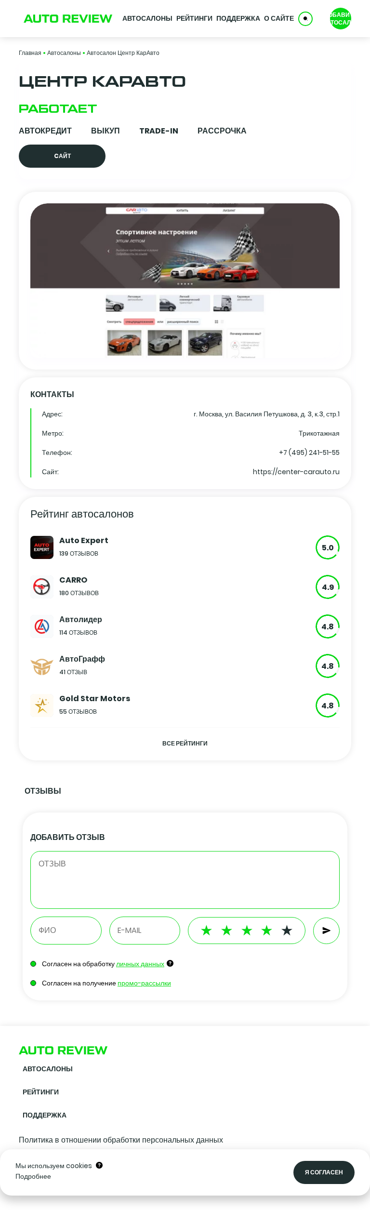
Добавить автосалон (340, 19)
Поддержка (238, 18)
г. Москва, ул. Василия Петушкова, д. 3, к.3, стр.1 (267, 414)
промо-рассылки (144, 983)
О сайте (279, 18)
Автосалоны (147, 18)
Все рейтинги (185, 743)
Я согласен (324, 1172)
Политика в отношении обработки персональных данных (121, 1139)
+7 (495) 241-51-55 (309, 452)
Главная (30, 53)
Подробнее (33, 1176)
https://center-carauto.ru (296, 472)
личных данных (140, 964)
